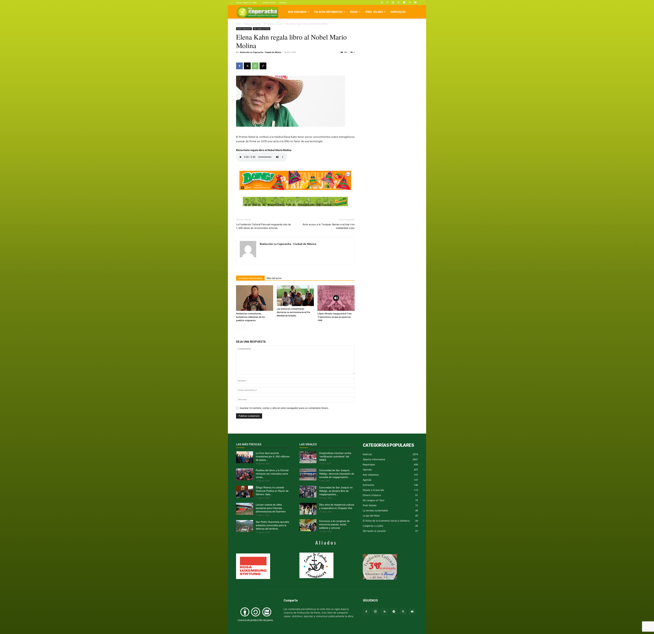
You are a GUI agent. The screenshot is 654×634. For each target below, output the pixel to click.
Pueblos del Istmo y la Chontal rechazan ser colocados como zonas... (272, 473)
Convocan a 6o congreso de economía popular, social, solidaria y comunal (334, 524)
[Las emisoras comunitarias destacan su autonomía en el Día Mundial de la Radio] (295, 295)
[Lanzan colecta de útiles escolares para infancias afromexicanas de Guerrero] (244, 509)
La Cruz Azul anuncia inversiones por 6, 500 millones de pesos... (272, 456)
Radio (354, 11)
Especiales (398, 11)
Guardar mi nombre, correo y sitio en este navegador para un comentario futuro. (284, 407)
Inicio (238, 23)
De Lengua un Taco (273, 23)
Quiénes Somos (269, 2)
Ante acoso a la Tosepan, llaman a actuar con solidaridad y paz (329, 226)
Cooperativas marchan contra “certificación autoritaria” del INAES (335, 456)
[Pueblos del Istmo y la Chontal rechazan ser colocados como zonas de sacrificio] (244, 474)
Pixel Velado (374, 11)
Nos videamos (297, 11)
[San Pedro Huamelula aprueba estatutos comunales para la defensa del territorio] (244, 526)
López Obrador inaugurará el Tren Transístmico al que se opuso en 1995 (334, 317)
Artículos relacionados (250, 278)
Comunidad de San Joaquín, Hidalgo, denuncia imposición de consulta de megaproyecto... (336, 473)
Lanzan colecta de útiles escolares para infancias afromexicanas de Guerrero (271, 508)
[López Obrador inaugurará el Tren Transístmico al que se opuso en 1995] (336, 298)
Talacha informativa (328, 11)
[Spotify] (404, 2)
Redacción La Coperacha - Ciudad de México (260, 52)
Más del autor (274, 278)
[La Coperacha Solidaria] (295, 201)
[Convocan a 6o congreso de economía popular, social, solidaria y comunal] (307, 525)
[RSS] (398, 2)
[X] (409, 2)
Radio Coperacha (252, 23)
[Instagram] (392, 2)
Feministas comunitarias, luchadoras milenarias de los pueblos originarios (250, 317)
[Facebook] (387, 2)
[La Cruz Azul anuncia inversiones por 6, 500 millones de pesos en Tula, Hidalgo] (244, 457)
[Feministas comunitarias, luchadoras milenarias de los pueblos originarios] (254, 298)
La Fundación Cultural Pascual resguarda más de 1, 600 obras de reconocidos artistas (263, 226)
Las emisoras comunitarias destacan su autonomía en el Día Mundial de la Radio (293, 312)
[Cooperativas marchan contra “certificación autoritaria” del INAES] (307, 457)
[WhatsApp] (255, 65)
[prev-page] (238, 327)
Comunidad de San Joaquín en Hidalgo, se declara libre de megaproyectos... (336, 491)
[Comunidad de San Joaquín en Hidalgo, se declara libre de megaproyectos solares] (307, 492)
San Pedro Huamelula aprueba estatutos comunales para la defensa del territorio (272, 525)
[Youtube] (415, 2)
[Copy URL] (263, 65)
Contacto (282, 2)
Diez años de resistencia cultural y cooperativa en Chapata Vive (336, 506)
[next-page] (244, 327)
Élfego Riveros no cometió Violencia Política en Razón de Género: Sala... (272, 491)
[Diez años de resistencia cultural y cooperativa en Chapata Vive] (307, 509)
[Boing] (295, 180)
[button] (382, 2)
